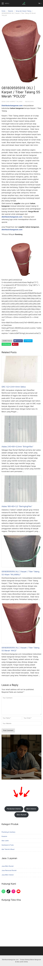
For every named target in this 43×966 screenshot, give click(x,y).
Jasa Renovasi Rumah (9, 870)
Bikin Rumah (21, 815)
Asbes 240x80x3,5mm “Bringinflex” (17, 446)
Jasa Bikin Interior (8, 875)
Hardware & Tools (8, 845)
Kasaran (10, 11)
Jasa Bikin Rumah (8, 866)
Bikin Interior (31, 809)
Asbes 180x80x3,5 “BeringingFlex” (17, 506)
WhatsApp (7, 344)
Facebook (19, 341)
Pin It (15, 344)
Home (3, 11)
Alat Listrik (5, 840)
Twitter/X (29, 341)
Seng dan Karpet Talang (23, 11)
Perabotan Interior (14, 809)
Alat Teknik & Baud (8, 849)
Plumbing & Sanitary (8, 832)
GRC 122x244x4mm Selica (14, 387)
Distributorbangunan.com (10, 959)
